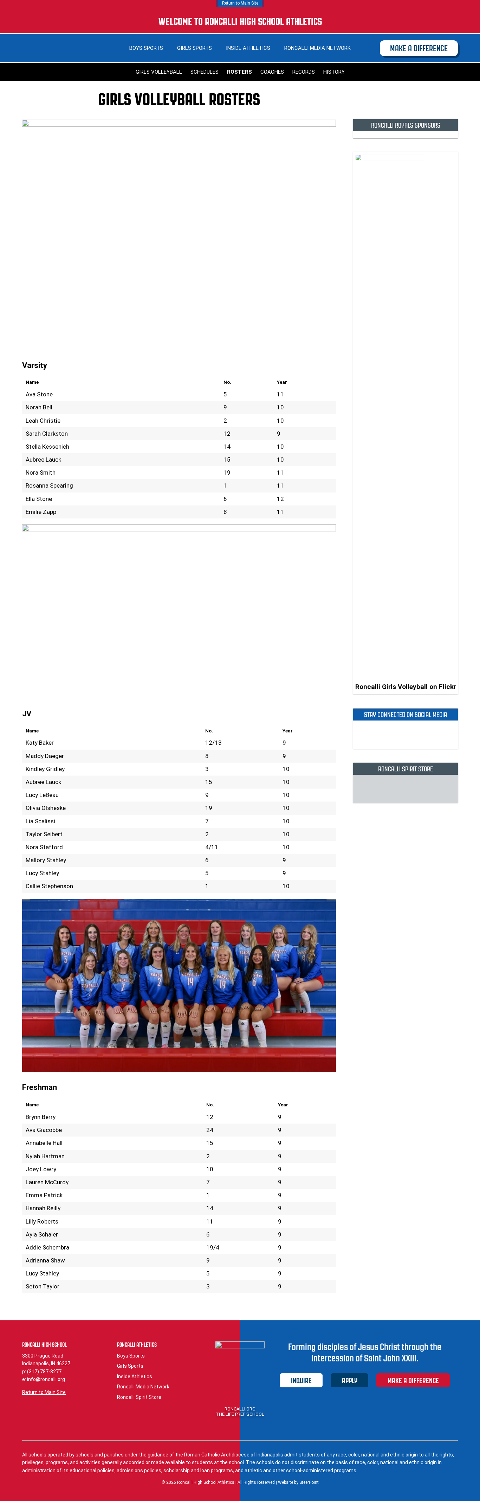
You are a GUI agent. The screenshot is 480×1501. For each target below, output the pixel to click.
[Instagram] (424, 21)
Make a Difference (419, 48)
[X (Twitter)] (413, 21)
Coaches (272, 72)
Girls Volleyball (159, 72)
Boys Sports (146, 48)
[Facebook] (403, 21)
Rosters (239, 72)
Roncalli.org (240, 1409)
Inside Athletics (248, 48)
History (334, 72)
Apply (349, 1380)
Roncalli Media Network (317, 48)
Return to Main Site (240, 3)
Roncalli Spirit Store (139, 1397)
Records (303, 72)
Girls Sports (194, 48)
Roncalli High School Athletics (46, 44)
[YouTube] (444, 21)
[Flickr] (434, 21)
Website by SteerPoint (298, 1482)
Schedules (204, 72)
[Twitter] (392, 735)
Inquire (301, 1380)
